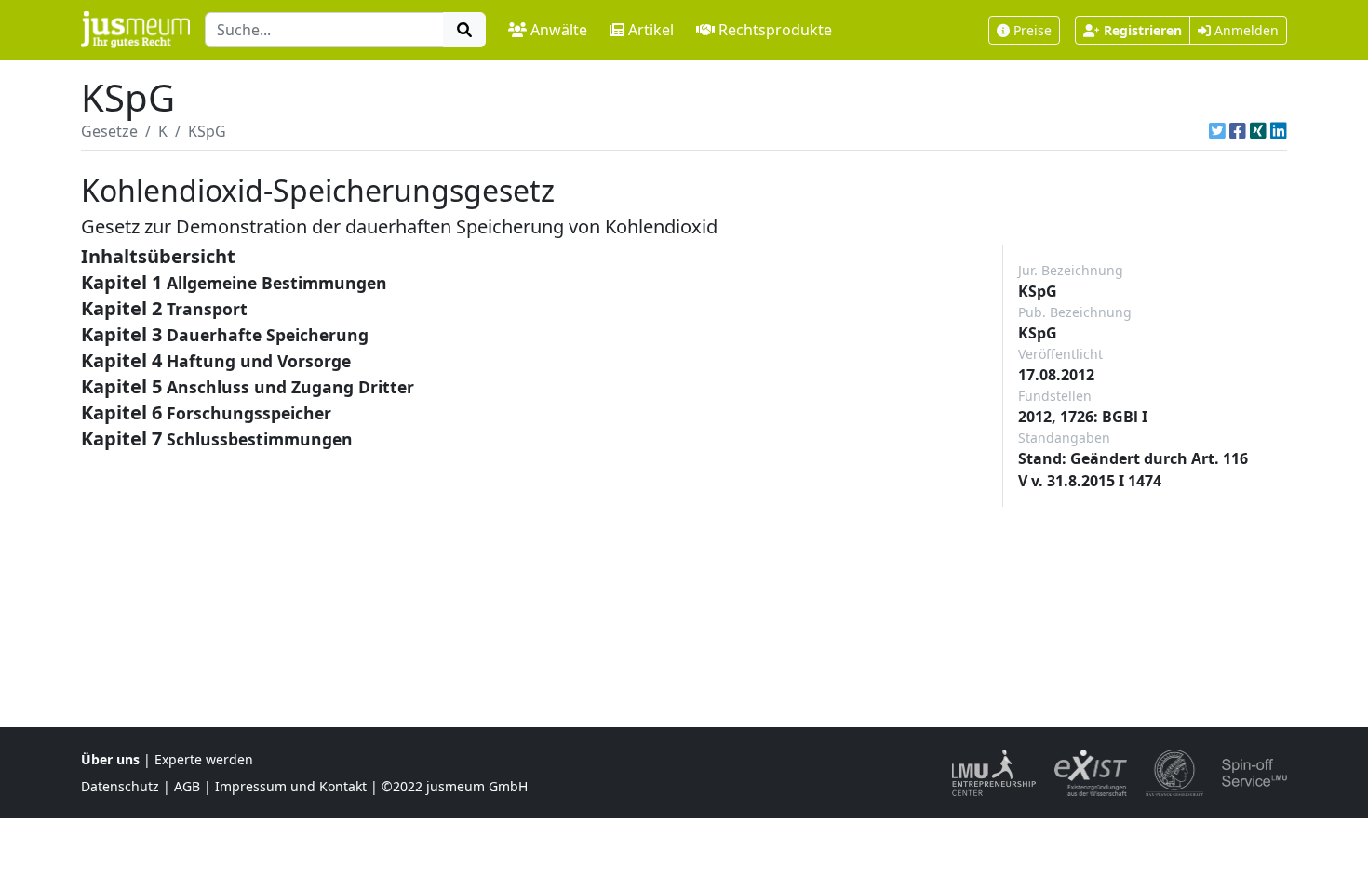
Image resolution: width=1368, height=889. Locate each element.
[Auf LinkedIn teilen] (1278, 131)
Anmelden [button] (1245, 30)
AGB (187, 786)
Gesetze (109, 131)
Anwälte (558, 30)
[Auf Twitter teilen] (1217, 131)
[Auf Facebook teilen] (1237, 131)
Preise (1032, 30)
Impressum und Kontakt (291, 786)
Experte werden (203, 759)
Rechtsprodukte (775, 30)
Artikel (651, 30)
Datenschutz (120, 786)
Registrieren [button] (1143, 30)
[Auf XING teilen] (1258, 131)
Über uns (110, 759)
